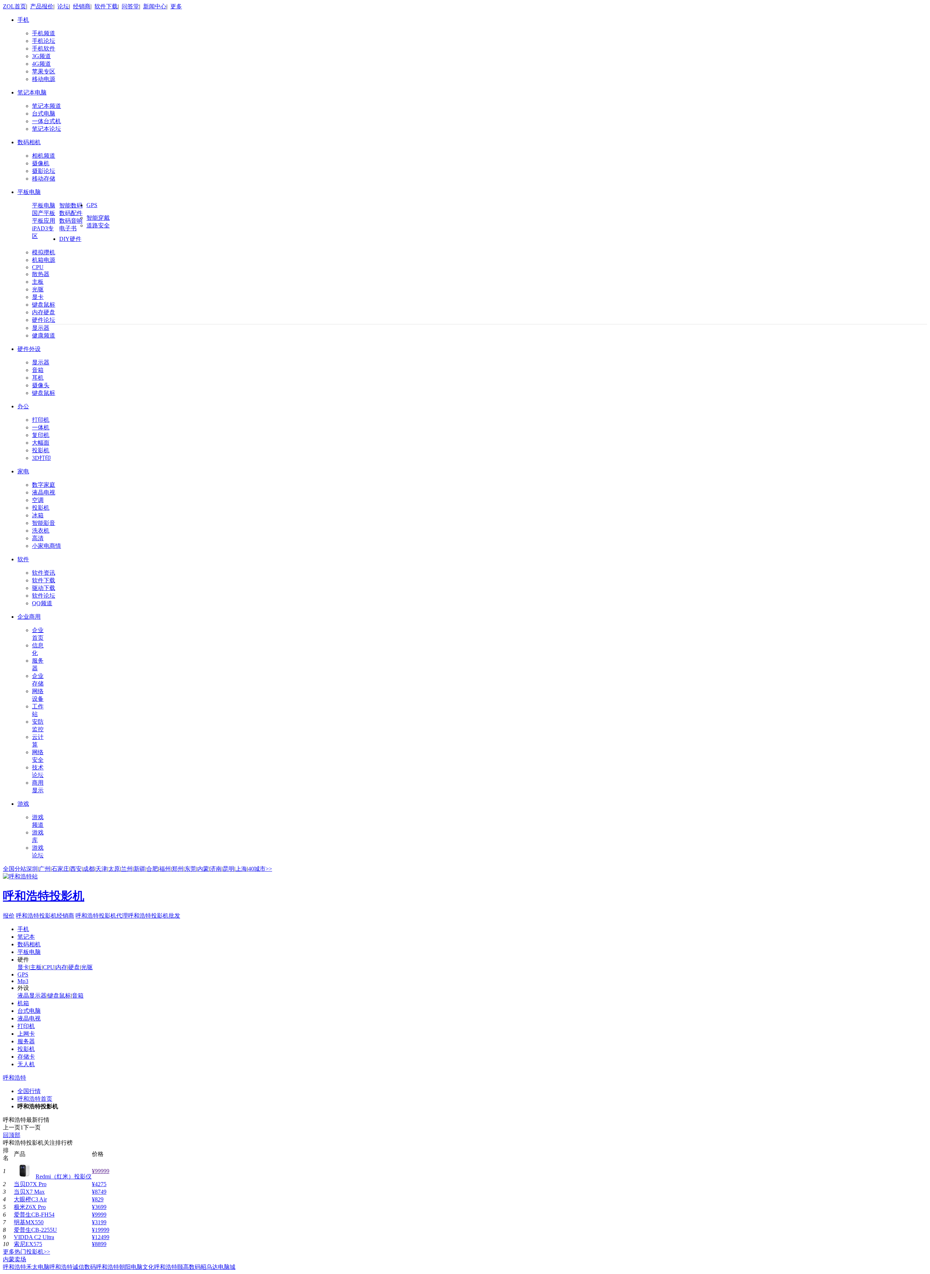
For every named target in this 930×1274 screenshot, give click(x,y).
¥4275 (99, 1184)
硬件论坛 (43, 320)
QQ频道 (42, 603)
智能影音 (43, 523)
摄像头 (40, 385)
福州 (165, 869)
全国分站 (14, 869)
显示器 (40, 328)
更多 (176, 6)
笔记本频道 (46, 106)
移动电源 (43, 79)
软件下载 (106, 6)
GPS (91, 205)
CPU (38, 267)
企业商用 (29, 617)
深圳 (32, 869)
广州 (44, 869)
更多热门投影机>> (26, 1252)
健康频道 (43, 335)
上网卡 (26, 1034)
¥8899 (99, 1244)
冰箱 (38, 515)
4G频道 (41, 64)
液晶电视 (43, 492)
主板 (38, 282)
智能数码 (70, 205)
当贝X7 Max (29, 1192)
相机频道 (43, 156)
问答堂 (130, 6)
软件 (23, 559)
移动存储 (43, 178)
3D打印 (41, 458)
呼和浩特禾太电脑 (26, 1267)
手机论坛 (43, 41)
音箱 (38, 370)
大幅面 (40, 443)
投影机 (40, 450)
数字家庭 (43, 485)
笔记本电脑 (31, 92)
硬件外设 (29, 349)
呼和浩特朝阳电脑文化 (125, 1267)
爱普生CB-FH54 (34, 1215)
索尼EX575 (28, 1244)
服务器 (26, 1041)
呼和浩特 (14, 1078)
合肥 (152, 869)
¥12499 (100, 1237)
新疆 (139, 869)
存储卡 (26, 1056)
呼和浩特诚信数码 (72, 1267)
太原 (114, 869)
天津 (101, 869)
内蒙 (203, 869)
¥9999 (99, 1215)
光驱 (38, 289)
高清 (38, 538)
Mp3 (22, 981)
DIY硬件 (70, 239)
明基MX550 (29, 1222)
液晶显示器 (31, 995)
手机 (23, 20)
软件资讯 (43, 573)
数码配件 (70, 213)
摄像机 (40, 163)
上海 (241, 869)
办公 (23, 406)
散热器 (40, 274)
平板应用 (43, 221)
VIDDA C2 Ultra (34, 1237)
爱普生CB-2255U (35, 1230)
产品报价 (41, 6)
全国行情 (29, 1091)
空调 (38, 500)
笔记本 (26, 937)
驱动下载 (43, 588)
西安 (76, 869)
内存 (61, 967)
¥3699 (99, 1207)
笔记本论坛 (46, 129)
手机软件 (43, 48)
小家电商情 (46, 546)
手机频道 (43, 33)
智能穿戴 (98, 218)
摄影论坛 (43, 171)
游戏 (23, 804)
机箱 (23, 1003)
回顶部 (11, 1135)
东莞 (190, 869)
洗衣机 (40, 530)
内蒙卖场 (14, 1259)
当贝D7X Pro (30, 1184)
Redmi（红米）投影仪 (64, 1176)
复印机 (40, 435)
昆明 (228, 869)
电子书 (68, 228)
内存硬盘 (43, 312)
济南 (216, 869)
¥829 (98, 1199)
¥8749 (99, 1192)
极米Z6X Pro (30, 1207)
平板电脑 (29, 192)
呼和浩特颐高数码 (177, 1267)
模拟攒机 (43, 252)
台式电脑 (43, 113)
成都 (88, 869)
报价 (43, 903)
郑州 (177, 869)
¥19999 (100, 1230)
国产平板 (43, 213)
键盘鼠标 (43, 305)
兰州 (127, 869)
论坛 (63, 6)
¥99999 (100, 1171)
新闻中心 (154, 6)
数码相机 (29, 142)
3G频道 (41, 56)
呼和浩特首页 (34, 1099)
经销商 (81, 6)
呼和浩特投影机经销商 (45, 916)
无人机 (26, 1064)
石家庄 (60, 869)
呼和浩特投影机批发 (154, 916)
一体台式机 (46, 121)
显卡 (38, 297)
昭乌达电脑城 (218, 1267)
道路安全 (98, 225)
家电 (23, 471)
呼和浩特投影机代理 (102, 916)
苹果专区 (43, 71)
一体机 (40, 427)
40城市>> (260, 869)
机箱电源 (43, 260)
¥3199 (99, 1222)
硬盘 (74, 967)
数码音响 (70, 221)
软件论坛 (43, 595)
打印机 (40, 420)
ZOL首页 (14, 6)
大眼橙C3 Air (30, 1199)
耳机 (38, 378)
